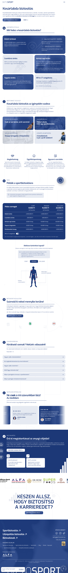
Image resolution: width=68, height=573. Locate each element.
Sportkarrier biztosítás (8, 545)
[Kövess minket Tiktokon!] (64, 533)
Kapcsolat (49, 545)
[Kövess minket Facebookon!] (56, 533)
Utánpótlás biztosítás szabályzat (26, 548)
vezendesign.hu (36, 562)
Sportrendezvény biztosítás (22, 545)
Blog (40, 545)
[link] (34, 512)
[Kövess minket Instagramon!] (60, 533)
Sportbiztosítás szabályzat (10, 548)
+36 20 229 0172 (60, 540)
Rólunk (44, 545)
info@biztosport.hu (59, 537)
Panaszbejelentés (49, 561)
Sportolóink (33, 545)
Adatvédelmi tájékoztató (40, 561)
